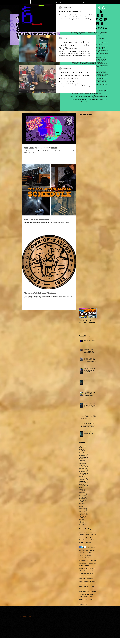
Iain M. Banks (92, 545)
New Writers (89, 552)
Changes (85, 532)
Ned (84, 552)
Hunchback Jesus (83, 545)
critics (93, 589)
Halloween (81, 542)
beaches (89, 573)
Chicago (90, 532)
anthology (86, 565)
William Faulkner (91, 560)
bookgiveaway (82, 578)
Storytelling (81, 558)
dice (83, 594)
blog (93, 573)
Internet (88, 547)
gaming (81, 602)
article (89, 568)
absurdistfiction (83, 563)
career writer (86, 586)
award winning (91, 570)
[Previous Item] (81, 312)
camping (94, 583)
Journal (93, 547)
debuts (94, 591)
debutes (89, 591)
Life (94, 550)
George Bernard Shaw (84, 539)
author (80, 570)
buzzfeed (81, 583)
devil (80, 594)
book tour (88, 576)
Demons (81, 537)
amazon (81, 565)
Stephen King (87, 555)
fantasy (91, 596)
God (92, 539)
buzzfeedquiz (87, 583)
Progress (81, 555)
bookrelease (90, 578)
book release (82, 576)
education (92, 594)
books (80, 581)
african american (92, 563)
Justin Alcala (82, 550)
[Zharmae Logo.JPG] (85, 547)
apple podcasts (83, 568)
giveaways (86, 602)
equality (81, 596)
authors (85, 570)
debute (84, 591)
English (86, 537)
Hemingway (88, 542)
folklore (86, 599)
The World (88, 558)
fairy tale (86, 596)
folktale (91, 599)
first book (81, 599)
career (80, 586)
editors (87, 594)
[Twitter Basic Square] (82, 547)
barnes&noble (82, 573)
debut (80, 591)
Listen (80, 552)
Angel (80, 532)
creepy (80, 589)
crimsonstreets (87, 589)
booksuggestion (87, 581)
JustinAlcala (89, 550)
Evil (90, 537)
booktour (94, 581)
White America (82, 560)
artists (93, 568)
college (92, 586)
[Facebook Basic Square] (80, 547)
